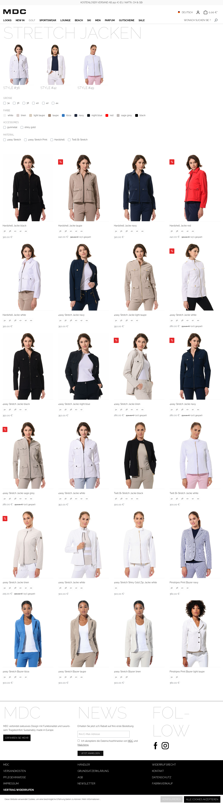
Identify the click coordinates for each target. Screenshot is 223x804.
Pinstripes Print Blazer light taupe (187, 671)
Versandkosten (14, 771)
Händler (84, 764)
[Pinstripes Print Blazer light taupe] (195, 633)
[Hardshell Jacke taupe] (83, 187)
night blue (97, 115)
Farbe (6, 110)
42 (47, 103)
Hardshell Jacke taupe (70, 225)
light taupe (39, 115)
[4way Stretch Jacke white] (195, 277)
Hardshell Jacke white (14, 315)
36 (18, 103)
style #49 (86, 88)
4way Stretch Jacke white (183, 315)
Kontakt (158, 771)
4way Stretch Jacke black (16, 404)
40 (37, 103)
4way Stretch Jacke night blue (74, 404)
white (10, 115)
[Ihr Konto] (198, 12)
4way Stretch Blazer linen (127, 671)
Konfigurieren (171, 799)
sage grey (126, 115)
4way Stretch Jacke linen (127, 404)
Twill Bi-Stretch (80, 139)
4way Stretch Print (37, 139)
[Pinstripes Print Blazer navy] (195, 544)
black (142, 115)
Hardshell (59, 139)
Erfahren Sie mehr (16, 738)
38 (27, 103)
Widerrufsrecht (164, 764)
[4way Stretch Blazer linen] (139, 633)
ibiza (68, 115)
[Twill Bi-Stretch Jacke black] (139, 455)
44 (57, 103)
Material (8, 134)
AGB (80, 777)
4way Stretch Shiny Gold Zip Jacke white (135, 582)
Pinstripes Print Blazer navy (184, 582)
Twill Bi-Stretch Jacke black (128, 493)
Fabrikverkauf (162, 783)
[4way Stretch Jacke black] (28, 366)
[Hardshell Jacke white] (28, 277)
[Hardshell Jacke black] (28, 187)
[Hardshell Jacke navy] (139, 187)
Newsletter (86, 783)
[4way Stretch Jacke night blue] (83, 366)
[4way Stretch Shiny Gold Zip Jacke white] (139, 544)
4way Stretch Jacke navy (71, 315)
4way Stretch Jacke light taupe (130, 315)
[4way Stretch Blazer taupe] (83, 633)
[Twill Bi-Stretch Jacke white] (195, 455)
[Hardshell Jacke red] (195, 187)
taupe (56, 115)
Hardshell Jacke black (14, 225)
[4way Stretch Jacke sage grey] (28, 455)
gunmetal (12, 127)
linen (23, 115)
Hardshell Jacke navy (125, 225)
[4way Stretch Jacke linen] (139, 366)
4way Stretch (14, 139)
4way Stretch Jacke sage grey (19, 493)
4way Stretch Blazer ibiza (16, 671)
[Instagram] (165, 745)
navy (81, 115)
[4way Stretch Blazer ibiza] (28, 633)
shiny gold (30, 127)
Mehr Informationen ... (91, 799)
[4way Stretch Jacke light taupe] (139, 277)
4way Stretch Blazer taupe (72, 671)
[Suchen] (216, 20)
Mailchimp (83, 745)
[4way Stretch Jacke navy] (83, 277)
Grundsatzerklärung (93, 771)
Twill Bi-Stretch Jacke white (184, 493)
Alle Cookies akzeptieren (202, 799)
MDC (130, 741)
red (111, 115)
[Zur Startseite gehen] (14, 11)
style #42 (48, 88)
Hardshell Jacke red (180, 225)
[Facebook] (155, 745)
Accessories (11, 122)
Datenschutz (161, 777)
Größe (7, 98)
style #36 (11, 88)
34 (8, 103)
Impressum (11, 783)
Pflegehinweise (14, 777)
